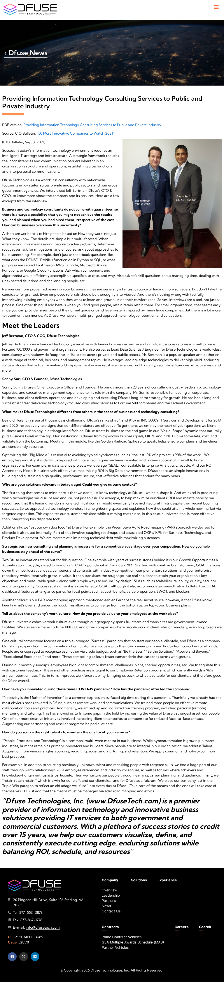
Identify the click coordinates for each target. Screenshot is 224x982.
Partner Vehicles (115, 947)
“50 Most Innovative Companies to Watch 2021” (75, 133)
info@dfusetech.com (43, 927)
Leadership (111, 895)
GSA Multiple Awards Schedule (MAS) (133, 942)
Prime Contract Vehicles (122, 937)
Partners (109, 900)
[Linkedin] (35, 956)
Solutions (139, 880)
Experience (167, 880)
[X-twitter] (23, 956)
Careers (182, 927)
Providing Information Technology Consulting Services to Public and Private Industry (92, 125)
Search (205, 927)
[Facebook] (12, 956)
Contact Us (111, 911)
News (106, 906)
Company (110, 880)
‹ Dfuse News (25, 52)
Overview (109, 890)
